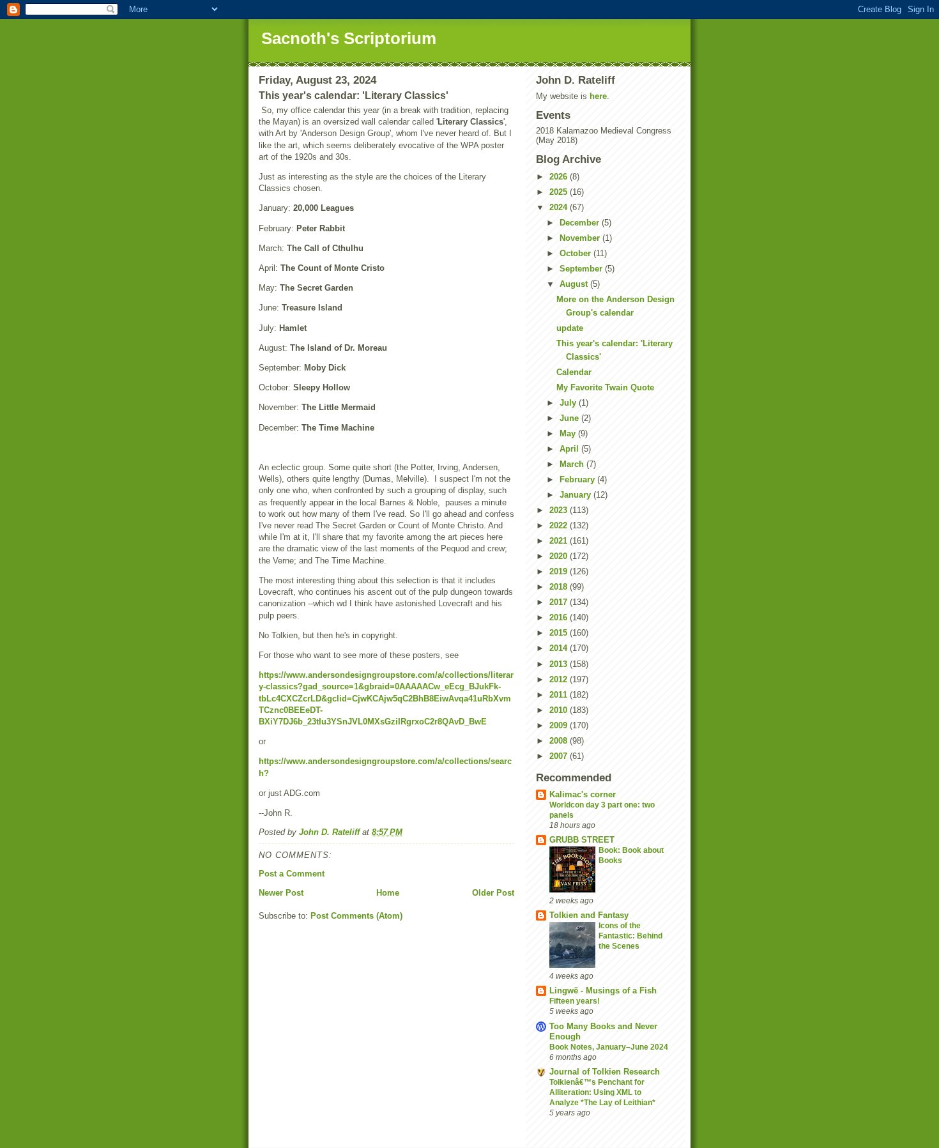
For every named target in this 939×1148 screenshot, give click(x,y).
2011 (559, 695)
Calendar (574, 372)
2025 (559, 192)
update (569, 328)
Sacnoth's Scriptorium (348, 38)
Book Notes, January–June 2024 (608, 1047)
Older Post (493, 893)
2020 (559, 556)
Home (387, 893)
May (569, 433)
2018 (559, 587)
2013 (559, 664)
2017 (559, 602)
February (578, 479)
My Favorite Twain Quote (605, 387)
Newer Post (281, 893)
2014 (559, 648)
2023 (559, 510)
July (569, 403)
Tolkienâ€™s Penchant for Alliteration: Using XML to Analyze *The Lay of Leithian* (602, 1092)
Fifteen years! (574, 1001)
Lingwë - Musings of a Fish (603, 990)
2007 (559, 756)
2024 (559, 207)
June (570, 418)
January (576, 495)
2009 (559, 725)
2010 (559, 710)
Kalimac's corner (582, 794)
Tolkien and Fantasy (589, 915)
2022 (559, 525)
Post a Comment (291, 873)
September (582, 268)
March (573, 464)
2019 (559, 571)
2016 (559, 617)
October (576, 253)
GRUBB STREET (582, 840)
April (570, 449)
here (598, 96)
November (581, 238)
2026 (559, 176)
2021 (559, 541)
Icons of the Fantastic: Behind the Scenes (630, 936)
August (575, 284)
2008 (559, 741)
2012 (559, 679)
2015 (559, 633)
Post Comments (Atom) (356, 916)
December (581, 222)
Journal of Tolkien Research (604, 1071)
